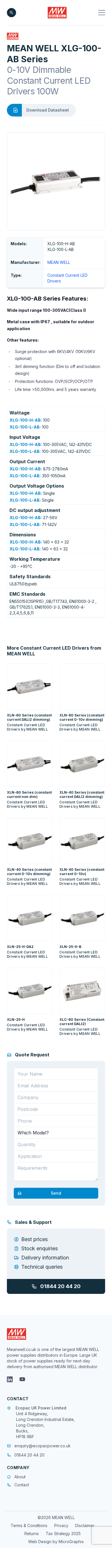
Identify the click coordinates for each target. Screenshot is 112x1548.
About (20, 1476)
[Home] (57, 12)
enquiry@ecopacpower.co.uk (42, 1445)
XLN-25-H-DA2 (20, 947)
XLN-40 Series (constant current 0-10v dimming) (29, 871)
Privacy (61, 1525)
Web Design (40, 1541)
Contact (21, 1484)
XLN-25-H (16, 1019)
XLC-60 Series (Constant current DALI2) (81, 1021)
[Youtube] (22, 1379)
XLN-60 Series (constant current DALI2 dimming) (29, 717)
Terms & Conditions (29, 1525)
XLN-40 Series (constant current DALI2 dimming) (81, 794)
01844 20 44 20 (60, 1286)
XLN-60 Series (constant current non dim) (29, 794)
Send (56, 1193)
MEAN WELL (58, 262)
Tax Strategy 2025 (63, 1533)
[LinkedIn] (10, 1379)
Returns (31, 1533)
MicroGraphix (71, 1541)
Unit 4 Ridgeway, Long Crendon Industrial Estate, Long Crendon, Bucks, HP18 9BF (45, 1425)
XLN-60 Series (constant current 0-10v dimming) (81, 717)
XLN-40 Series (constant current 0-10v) (81, 871)
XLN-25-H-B (70, 947)
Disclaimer (84, 1525)
